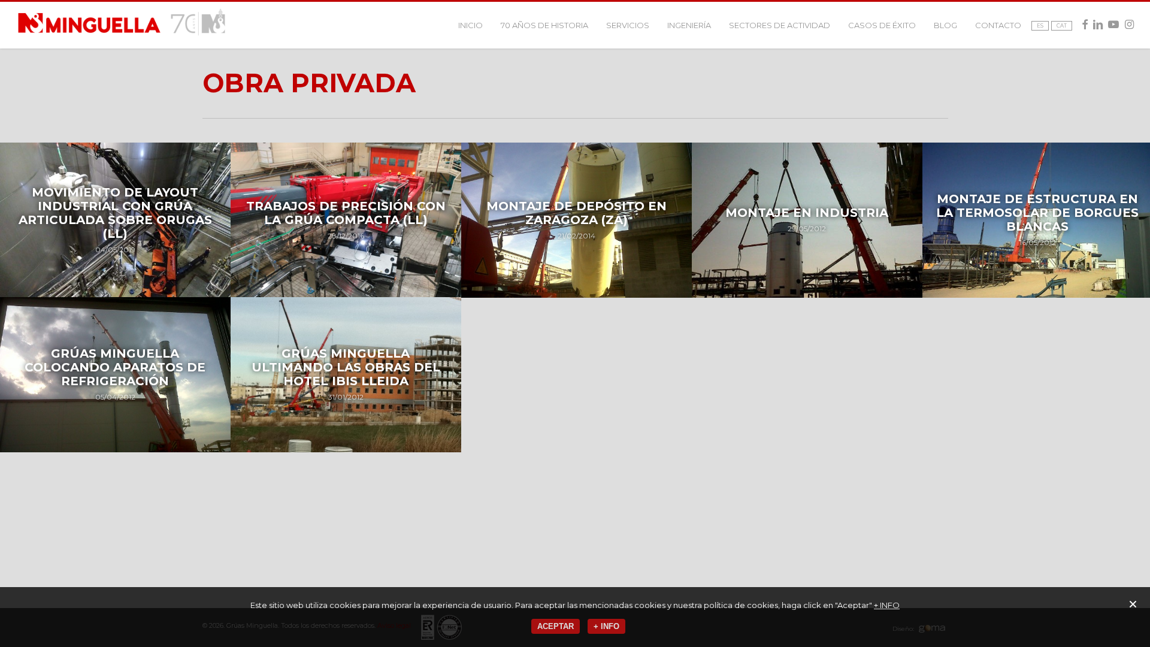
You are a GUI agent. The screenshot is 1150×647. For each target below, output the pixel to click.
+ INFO (887, 605)
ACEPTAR (555, 626)
